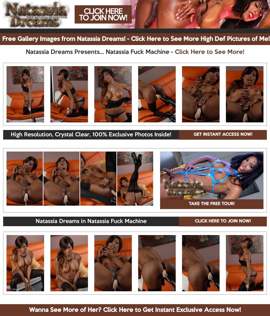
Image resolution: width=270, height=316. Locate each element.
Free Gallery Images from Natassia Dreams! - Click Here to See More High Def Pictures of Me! (136, 39)
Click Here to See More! (209, 52)
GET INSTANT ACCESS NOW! (223, 135)
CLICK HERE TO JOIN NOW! (223, 221)
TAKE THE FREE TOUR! (212, 204)
